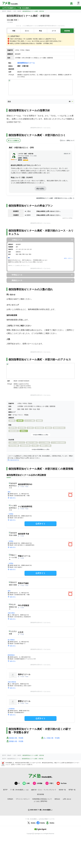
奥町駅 (19, 11)
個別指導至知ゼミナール (26, 63)
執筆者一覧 (62, 790)
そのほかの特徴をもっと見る (40, 435)
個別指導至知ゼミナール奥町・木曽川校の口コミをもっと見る (54, 198)
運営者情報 (40, 794)
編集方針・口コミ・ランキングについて (43, 790)
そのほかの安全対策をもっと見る (40, 449)
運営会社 (57, 799)
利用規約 (10, 799)
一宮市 (14, 11)
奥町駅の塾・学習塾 (16, 738)
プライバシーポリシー (23, 799)
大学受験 (39, 783)
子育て (51, 783)
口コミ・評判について (68, 140)
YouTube (64, 783)
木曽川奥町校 (12, 682)
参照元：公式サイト (68, 258)
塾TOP (4, 11)
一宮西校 (10, 514)
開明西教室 (11, 655)
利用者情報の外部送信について (42, 799)
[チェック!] (70, 495)
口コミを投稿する (14, 140)
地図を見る (13, 498)
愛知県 (9, 11)
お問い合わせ (67, 799)
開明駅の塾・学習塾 (16, 741)
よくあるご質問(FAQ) (40, 801)
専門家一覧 (72, 790)
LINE (28, 783)
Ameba (33, 823)
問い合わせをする (13, 460)
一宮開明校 (11, 709)
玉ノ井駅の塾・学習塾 (52, 738)
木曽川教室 (11, 613)
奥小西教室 (11, 640)
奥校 (9, 492)
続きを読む (40, 188)
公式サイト (40, 523)
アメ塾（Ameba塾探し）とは (19, 790)
